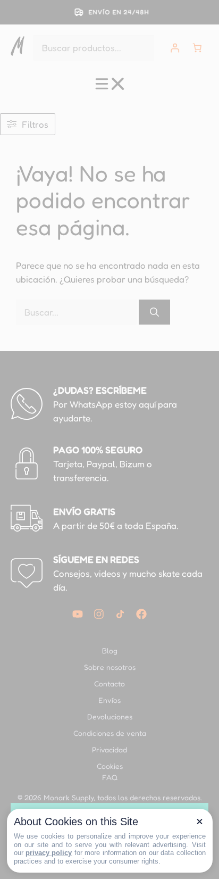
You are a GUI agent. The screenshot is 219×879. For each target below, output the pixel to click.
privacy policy (49, 853)
